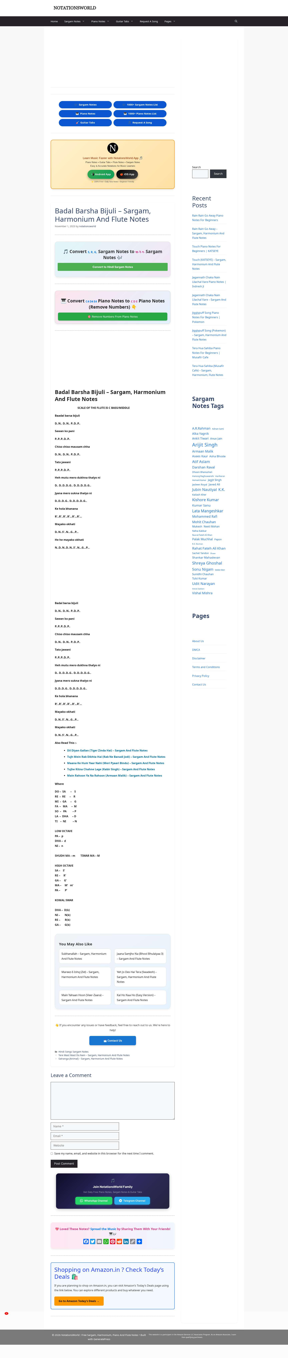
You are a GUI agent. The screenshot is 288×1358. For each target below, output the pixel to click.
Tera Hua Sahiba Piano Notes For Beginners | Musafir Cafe (206, 352)
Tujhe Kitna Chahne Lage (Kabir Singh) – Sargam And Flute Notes (111, 769)
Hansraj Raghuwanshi (203, 476)
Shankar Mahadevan (206, 557)
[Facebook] (86, 1242)
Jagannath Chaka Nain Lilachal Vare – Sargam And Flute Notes (209, 299)
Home (54, 21)
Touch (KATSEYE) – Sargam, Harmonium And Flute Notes (209, 264)
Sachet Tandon (200, 553)
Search (196, 167)
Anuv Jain (216, 438)
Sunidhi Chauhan (203, 574)
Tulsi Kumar (199, 578)
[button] (236, 21)
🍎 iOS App (127, 174)
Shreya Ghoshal (207, 563)
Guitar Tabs (122, 21)
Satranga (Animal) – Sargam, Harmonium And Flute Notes (90, 1058)
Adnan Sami (218, 428)
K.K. (221, 489)
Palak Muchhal (202, 539)
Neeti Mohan (212, 526)
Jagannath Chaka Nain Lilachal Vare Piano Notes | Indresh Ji (209, 282)
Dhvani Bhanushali (202, 472)
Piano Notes (98, 21)
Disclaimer (199, 658)
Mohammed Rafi (204, 516)
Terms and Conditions (206, 667)
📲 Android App (101, 174)
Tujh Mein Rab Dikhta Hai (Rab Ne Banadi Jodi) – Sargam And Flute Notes (116, 757)
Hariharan (220, 476)
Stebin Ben (220, 569)
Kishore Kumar (205, 499)
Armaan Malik (202, 451)
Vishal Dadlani (198, 589)
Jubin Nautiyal (204, 489)
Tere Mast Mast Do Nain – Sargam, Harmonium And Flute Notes (94, 1055)
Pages (167, 21)
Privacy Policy (200, 676)
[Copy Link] (132, 1242)
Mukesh (197, 526)
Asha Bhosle (217, 456)
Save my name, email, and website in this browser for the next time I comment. (104, 1153)
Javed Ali (214, 484)
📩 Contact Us (113, 1040)
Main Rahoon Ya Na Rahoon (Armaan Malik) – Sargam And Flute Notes (114, 775)
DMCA (196, 650)
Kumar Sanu (201, 505)
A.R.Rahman (201, 428)
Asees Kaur (200, 456)
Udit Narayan (203, 583)
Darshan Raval (203, 467)
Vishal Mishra (202, 593)
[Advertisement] (113, 57)
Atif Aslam (201, 461)
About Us (198, 641)
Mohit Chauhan (204, 521)
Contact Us (199, 684)
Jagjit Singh (215, 480)
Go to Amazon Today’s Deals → (79, 1301)
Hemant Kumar (199, 480)
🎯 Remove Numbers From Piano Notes (113, 316)
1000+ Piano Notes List (140, 113)
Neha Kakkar (199, 530)
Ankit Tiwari (200, 438)
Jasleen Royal (199, 484)
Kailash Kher (199, 494)
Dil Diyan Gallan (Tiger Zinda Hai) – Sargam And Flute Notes (107, 750)
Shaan (213, 553)
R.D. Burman (197, 544)
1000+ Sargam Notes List (140, 104)
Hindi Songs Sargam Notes (73, 1051)
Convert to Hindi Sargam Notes (112, 267)
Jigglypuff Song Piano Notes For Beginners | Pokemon (206, 317)
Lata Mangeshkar (207, 510)
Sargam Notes (72, 21)
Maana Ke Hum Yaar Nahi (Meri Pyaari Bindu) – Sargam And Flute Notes (115, 763)
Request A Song (149, 21)
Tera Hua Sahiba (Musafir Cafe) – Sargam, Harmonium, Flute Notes (208, 370)
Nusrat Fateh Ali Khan (202, 535)
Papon (218, 539)
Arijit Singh (205, 444)
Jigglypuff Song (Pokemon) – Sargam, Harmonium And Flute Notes (209, 335)
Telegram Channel (134, 1200)
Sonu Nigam (202, 569)
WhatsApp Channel (96, 1200)
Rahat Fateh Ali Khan (209, 548)
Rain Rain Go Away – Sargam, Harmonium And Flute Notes (208, 233)
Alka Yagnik (200, 433)
